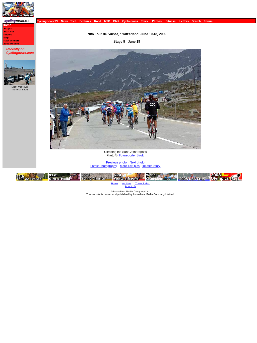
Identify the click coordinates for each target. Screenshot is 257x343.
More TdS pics (130, 166)
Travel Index (142, 183)
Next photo (137, 162)
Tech (73, 21)
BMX (116, 21)
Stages (8, 28)
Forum (208, 21)
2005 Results (12, 43)
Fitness (170, 21)
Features (85, 21)
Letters (184, 21)
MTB (107, 21)
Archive (126, 183)
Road (97, 21)
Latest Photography (103, 166)
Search (196, 21)
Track (144, 21)
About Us (130, 186)
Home (7, 25)
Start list (9, 31)
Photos (157, 21)
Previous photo (116, 162)
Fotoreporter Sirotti (131, 155)
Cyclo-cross (130, 21)
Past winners (12, 40)
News (64, 21)
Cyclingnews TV (47, 21)
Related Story (151, 166)
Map (6, 37)
